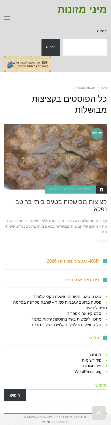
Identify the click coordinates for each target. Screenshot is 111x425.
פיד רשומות (91, 360)
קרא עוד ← (100, 241)
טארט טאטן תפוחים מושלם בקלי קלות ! (67, 296)
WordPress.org (88, 371)
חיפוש (102, 31)
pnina (53, 189)
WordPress (60, 422)
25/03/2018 (85, 189)
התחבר (95, 354)
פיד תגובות (92, 366)
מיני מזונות (82, 9)
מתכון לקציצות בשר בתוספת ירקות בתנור (66, 319)
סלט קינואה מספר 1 (84, 313)
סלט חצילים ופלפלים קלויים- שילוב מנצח (66, 324)
